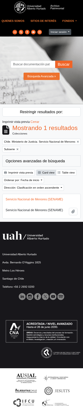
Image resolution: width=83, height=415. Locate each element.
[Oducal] (56, 402)
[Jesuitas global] (56, 390)
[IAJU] (55, 378)
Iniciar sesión (59, 31)
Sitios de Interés (43, 21)
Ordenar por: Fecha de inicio (22, 180)
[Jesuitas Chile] (26, 390)
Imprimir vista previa (20, 172)
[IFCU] (23, 402)
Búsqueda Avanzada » (41, 76)
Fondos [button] (68, 21)
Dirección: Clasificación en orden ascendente (32, 187)
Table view (68, 172)
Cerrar (34, 121)
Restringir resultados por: (41, 112)
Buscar (64, 64)
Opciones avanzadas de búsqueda (35, 161)
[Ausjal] (26, 378)
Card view (48, 172)
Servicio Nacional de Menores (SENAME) (34, 199)
